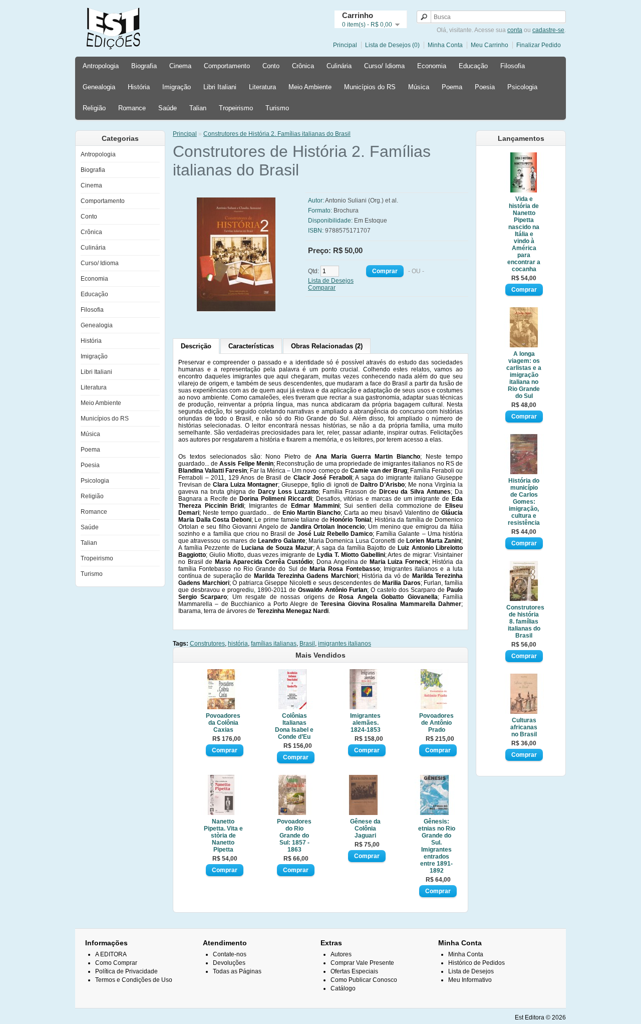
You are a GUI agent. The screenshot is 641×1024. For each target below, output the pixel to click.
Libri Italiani (219, 87)
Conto (270, 66)
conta (514, 30)
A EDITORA (111, 954)
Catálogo (343, 988)
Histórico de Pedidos (476, 962)
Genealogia (99, 87)
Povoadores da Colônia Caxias (223, 722)
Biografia (144, 66)
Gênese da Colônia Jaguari (365, 828)
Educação (473, 66)
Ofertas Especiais (354, 971)
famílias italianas (273, 643)
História (139, 87)
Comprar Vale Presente (362, 962)
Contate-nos (229, 954)
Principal (345, 45)
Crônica (303, 66)
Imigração (176, 87)
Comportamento (227, 66)
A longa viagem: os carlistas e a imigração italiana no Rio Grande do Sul (523, 374)
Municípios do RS (370, 87)
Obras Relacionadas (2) (327, 346)
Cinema (180, 66)
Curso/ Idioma (384, 66)
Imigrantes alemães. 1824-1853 (365, 722)
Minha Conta (445, 45)
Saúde (167, 108)
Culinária (339, 66)
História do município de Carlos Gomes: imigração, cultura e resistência (524, 501)
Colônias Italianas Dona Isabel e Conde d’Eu (294, 726)
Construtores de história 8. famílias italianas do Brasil (523, 621)
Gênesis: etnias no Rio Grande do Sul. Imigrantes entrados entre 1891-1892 (436, 846)
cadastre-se (548, 30)
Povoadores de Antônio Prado (436, 722)
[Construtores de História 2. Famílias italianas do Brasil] (259, 309)
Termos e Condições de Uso (133, 979)
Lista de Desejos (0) (392, 45)
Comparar (322, 287)
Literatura (262, 87)
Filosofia (512, 66)
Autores (341, 954)
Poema (452, 87)
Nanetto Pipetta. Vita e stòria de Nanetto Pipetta (223, 835)
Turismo (277, 108)
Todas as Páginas (237, 971)
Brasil (307, 643)
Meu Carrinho (489, 45)
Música (418, 87)
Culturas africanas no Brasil (523, 727)
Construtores (207, 643)
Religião (94, 108)
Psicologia (522, 87)
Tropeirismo (236, 108)
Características (251, 346)
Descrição (196, 346)
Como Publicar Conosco (364, 979)
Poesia (485, 87)
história (238, 643)
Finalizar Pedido (538, 45)
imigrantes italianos (344, 643)
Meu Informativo (470, 979)
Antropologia (101, 66)
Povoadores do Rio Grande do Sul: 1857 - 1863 (294, 835)
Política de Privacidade (126, 971)
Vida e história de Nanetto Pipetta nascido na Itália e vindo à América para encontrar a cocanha (523, 234)
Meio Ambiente (310, 87)
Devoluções (229, 962)
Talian (197, 108)
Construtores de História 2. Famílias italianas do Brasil (277, 133)
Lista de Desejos (331, 280)
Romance (132, 108)
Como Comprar (116, 962)
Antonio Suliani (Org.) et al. (361, 200)
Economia (431, 66)
